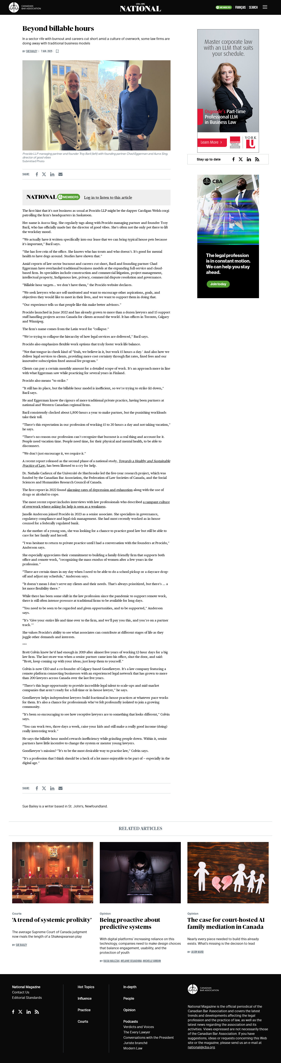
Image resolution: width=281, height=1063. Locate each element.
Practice (84, 1010)
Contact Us (20, 992)
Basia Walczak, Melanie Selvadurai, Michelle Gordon (132, 961)
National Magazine (26, 987)
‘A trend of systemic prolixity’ (52, 920)
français (240, 7)
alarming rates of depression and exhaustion (100, 490)
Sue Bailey (31, 51)
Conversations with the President (148, 1038)
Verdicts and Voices (138, 1027)
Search (253, 7)
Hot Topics (86, 987)
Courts (17, 913)
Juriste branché (135, 1043)
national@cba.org (201, 1047)
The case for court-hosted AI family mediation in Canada (226, 923)
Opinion (105, 913)
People (128, 998)
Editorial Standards (27, 998)
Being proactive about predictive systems (130, 923)
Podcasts (130, 1021)
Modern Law (132, 1048)
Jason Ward (197, 952)
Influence (85, 998)
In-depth (129, 987)
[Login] (57, 51)
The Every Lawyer (136, 1032)
